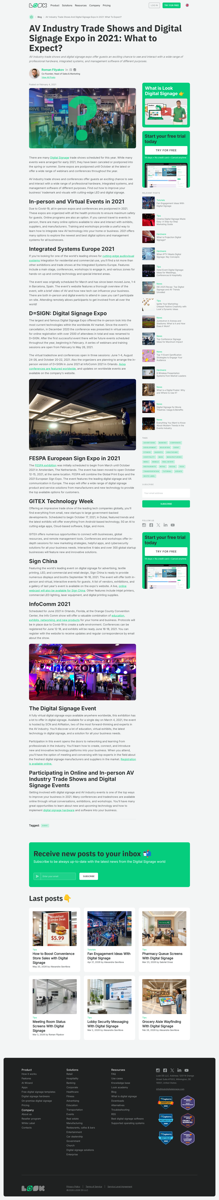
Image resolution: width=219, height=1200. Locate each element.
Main (161, 457)
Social (172, 466)
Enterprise (72, 1154)
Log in (154, 5)
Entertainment (74, 1132)
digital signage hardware (58, 810)
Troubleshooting (120, 1109)
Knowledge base (120, 1082)
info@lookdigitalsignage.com (170, 1089)
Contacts (27, 1127)
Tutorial (167, 471)
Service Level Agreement (120, 1186)
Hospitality (149, 457)
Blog (40, 17)
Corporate (175, 443)
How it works (29, 1073)
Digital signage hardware (36, 1096)
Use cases (117, 1078)
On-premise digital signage (37, 1100)
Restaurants (150, 466)
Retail (163, 466)
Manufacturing (174, 457)
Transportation (151, 471)
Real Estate (168, 462)
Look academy (119, 1087)
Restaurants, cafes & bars (80, 1127)
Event (45, 825)
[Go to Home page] (38, 5)
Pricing (107, 5)
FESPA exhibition (45, 465)
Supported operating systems (127, 1123)
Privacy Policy (73, 1186)
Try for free (171, 5)
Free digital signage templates (38, 1091)
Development (150, 447)
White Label (149, 476)
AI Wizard (27, 1082)
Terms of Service (94, 1186)
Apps (24, 1087)
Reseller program (31, 1118)
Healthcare (172, 452)
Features (26, 1078)
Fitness (147, 452)
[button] (55, 5)
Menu (146, 462)
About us (27, 1114)
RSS (113, 1114)
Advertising (149, 443)
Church (70, 1145)
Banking (163, 443)
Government (73, 1140)
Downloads (117, 1100)
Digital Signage (59, 157)
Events (70, 1114)
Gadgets (159, 452)
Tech (182, 466)
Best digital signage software (127, 1118)
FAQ (113, 1073)
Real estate (72, 1118)
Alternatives (117, 1105)
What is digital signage (124, 1096)
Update (178, 471)
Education (165, 447)
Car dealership (74, 1136)
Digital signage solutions (80, 1149)
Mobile (155, 462)
